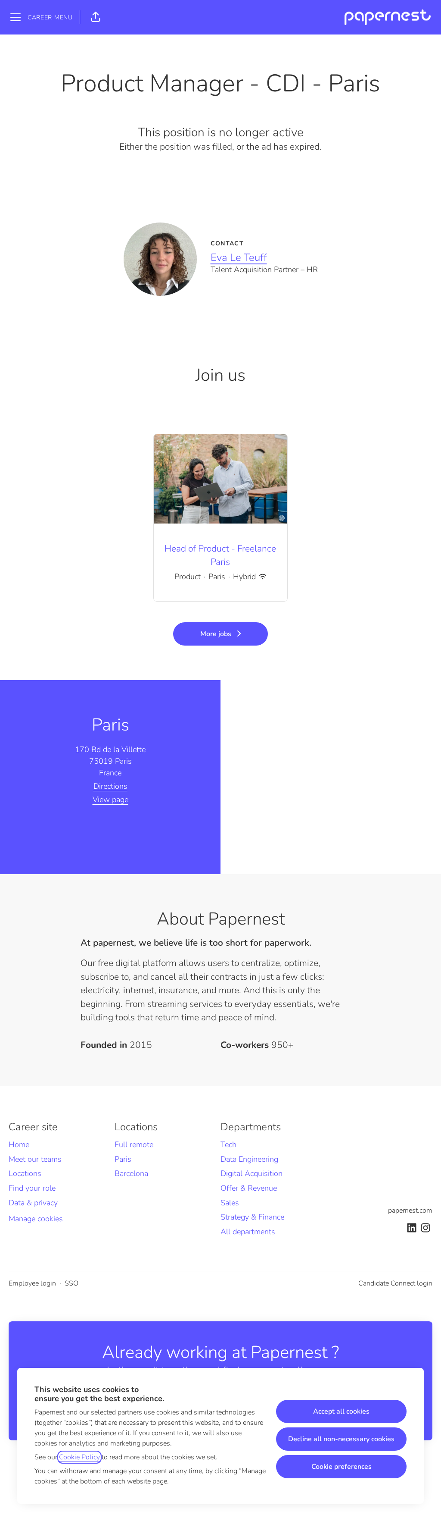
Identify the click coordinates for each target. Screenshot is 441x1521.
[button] (96, 17)
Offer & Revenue (248, 1188)
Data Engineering (249, 1159)
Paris (123, 1159)
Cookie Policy (79, 1457)
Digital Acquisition (251, 1173)
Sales (229, 1203)
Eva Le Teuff (239, 257)
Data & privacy (33, 1203)
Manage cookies (36, 1219)
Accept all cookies (341, 1411)
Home (19, 1144)
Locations (25, 1173)
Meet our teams (35, 1159)
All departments (247, 1231)
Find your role (32, 1188)
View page (110, 799)
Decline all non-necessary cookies (341, 1439)
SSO (71, 1283)
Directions (110, 786)
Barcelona (131, 1173)
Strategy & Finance (252, 1217)
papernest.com (410, 1210)
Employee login (32, 1283)
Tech (228, 1144)
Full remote (134, 1144)
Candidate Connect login (395, 1283)
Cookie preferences (341, 1466)
